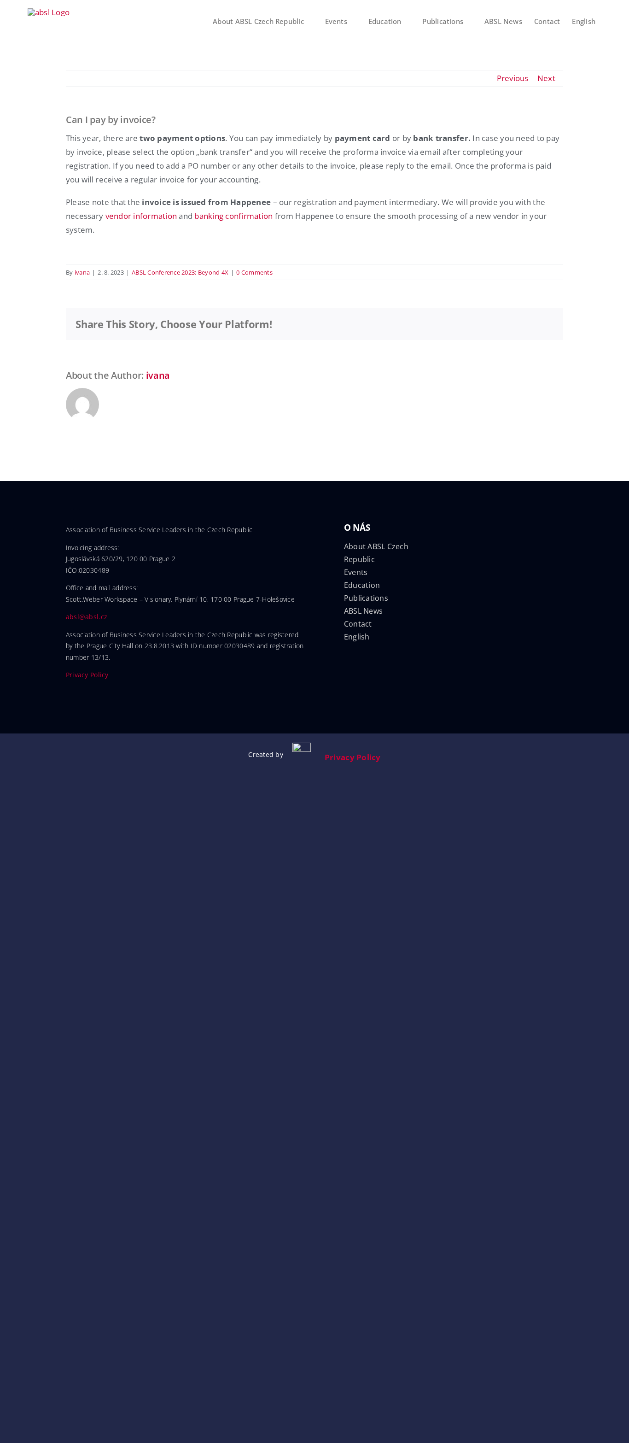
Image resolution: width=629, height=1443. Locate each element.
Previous (513, 78)
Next (546, 78)
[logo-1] (301, 746)
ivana (82, 272)
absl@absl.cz (86, 616)
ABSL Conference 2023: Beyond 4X (180, 272)
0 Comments (254, 272)
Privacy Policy (87, 674)
